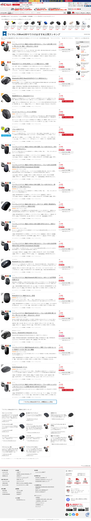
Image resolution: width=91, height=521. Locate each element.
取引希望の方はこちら (21, 499)
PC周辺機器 (30, 16)
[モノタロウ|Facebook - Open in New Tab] (73, 515)
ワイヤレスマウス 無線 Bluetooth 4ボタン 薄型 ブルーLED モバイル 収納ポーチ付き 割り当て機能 (34, 348)
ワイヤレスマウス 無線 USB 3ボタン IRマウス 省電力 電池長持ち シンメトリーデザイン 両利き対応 (34, 205)
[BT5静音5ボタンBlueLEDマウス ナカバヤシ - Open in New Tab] (58, 23)
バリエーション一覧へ (66, 49)
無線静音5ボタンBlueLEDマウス (23, 96)
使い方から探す (5, 484)
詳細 (64, 12)
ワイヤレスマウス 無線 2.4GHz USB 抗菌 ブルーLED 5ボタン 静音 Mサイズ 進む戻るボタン (33, 185)
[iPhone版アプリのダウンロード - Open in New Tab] (71, 509)
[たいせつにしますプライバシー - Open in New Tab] (87, 514)
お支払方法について (81, 473)
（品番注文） (9, 13)
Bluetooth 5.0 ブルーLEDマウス (22, 261)
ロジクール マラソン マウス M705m (24, 112)
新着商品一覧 (5, 475)
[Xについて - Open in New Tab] (66, 515)
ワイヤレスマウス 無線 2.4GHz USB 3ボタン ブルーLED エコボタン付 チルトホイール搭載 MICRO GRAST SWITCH (34, 385)
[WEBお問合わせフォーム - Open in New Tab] (70, 4)
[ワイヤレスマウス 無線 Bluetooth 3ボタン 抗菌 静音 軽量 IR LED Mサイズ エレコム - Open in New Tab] (39, 23)
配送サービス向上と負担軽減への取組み (24, 483)
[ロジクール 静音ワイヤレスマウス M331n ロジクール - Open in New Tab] (65, 23)
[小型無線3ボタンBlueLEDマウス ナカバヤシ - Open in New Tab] (46, 23)
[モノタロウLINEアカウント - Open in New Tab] (70, 515)
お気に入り (88, 12)
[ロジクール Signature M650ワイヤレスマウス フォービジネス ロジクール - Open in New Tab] (52, 23)
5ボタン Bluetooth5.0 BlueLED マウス (24, 333)
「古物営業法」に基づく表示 (41, 501)
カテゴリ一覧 (5, 472)
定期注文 (21, 6)
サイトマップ (38, 506)
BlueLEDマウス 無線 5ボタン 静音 (23, 295)
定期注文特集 (5, 483)
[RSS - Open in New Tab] (77, 515)
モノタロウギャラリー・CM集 (22, 484)
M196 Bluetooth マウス (19, 367)
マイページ (14, 6)
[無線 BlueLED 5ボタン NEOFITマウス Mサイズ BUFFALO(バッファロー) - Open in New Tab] (78, 23)
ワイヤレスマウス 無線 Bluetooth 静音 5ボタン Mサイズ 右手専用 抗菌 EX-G (34, 278)
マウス (33, 58)
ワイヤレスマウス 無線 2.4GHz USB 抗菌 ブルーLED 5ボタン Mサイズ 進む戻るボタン (34, 148)
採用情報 (17, 488)
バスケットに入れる (68, 101)
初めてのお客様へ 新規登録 (27, 4)
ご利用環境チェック (39, 504)
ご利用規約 (37, 497)
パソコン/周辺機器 (23, 16)
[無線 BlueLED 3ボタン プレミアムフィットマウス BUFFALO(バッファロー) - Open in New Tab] (26, 23)
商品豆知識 (4, 490)
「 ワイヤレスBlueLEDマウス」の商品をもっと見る (38, 402)
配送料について (69, 474)
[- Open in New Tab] (69, 481)
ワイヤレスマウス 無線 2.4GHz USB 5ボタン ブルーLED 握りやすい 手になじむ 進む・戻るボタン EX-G (34, 45)
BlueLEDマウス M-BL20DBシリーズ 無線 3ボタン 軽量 (30, 64)
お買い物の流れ (69, 473)
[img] (6, 4)
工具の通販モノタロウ (5, 16)
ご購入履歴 (27, 6)
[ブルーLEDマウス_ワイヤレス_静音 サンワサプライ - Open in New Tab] (71, 23)
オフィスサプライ (14, 16)
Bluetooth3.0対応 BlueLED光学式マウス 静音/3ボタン (29, 78)
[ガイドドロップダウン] (80, 5)
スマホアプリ (5, 492)
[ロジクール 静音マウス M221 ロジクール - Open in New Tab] (20, 23)
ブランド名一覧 (5, 473)
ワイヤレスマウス (38, 58)
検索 (69, 12)
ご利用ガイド (70, 470)
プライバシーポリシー (39, 502)
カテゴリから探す (4, 12)
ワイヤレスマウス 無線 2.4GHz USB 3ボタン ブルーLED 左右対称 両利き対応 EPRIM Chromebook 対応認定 (34, 244)
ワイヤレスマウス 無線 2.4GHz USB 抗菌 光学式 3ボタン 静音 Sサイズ (33, 225)
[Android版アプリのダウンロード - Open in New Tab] (83, 509)
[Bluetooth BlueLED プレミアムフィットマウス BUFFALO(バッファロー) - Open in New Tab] (33, 23)
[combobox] (42, 13)
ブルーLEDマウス (18, 129)
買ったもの (83, 12)
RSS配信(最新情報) (6, 494)
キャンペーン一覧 (5, 481)
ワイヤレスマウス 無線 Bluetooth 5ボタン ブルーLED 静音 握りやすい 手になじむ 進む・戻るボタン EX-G (34, 314)
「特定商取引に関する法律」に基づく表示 (43, 499)
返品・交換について (81, 474)
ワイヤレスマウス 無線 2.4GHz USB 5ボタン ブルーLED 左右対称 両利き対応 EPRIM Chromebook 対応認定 (34, 166)
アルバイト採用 (20, 490)
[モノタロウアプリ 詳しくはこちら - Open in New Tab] (77, 505)
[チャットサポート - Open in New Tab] (75, 4)
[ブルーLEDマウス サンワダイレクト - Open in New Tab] (14, 23)
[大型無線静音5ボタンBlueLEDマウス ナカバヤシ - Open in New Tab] (84, 23)
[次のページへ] (88, 26)
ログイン (16, 4)
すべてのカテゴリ (16, 12)
